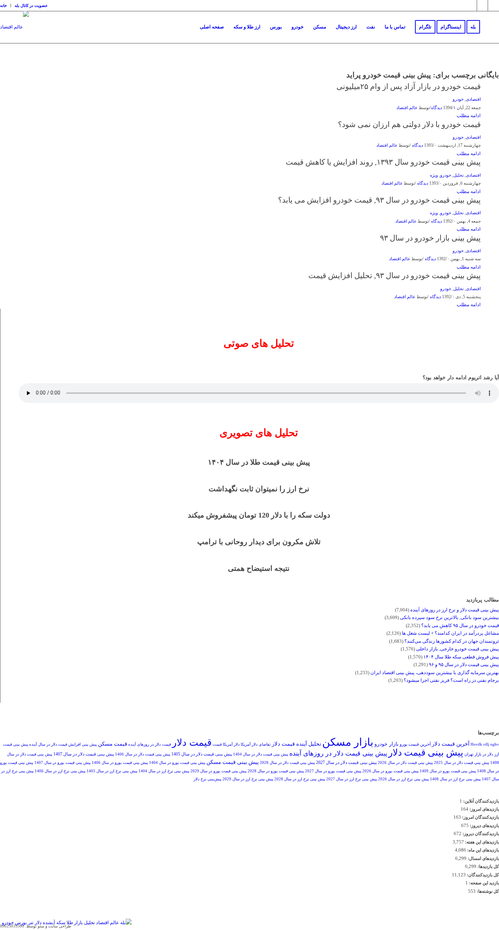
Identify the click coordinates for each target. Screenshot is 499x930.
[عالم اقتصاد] (14, 32)
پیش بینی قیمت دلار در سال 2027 (346, 762)
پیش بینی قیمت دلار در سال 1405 (201, 754)
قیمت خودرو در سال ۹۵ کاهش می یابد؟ (460, 625)
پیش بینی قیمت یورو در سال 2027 (333, 771)
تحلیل (458, 175)
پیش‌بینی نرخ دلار (207, 779)
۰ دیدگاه (424, 145)
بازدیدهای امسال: (482, 858)
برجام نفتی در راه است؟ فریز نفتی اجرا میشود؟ (451, 680)
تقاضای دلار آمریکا (256, 744)
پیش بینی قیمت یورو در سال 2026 (390, 771)
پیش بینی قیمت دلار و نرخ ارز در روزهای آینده (454, 609)
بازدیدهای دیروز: (484, 825)
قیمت (217, 744)
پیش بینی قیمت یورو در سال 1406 (120, 763)
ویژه (434, 175)
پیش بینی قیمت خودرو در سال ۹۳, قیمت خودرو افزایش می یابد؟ (379, 200)
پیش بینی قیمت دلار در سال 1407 (83, 754)
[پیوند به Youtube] (493, 5)
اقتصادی (473, 99)
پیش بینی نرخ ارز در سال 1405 (112, 771)
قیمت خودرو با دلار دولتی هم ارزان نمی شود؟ (409, 124)
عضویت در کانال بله (31, 5)
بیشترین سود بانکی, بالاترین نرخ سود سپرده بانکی (449, 617)
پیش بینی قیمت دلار (425, 752)
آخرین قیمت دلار (450, 744)
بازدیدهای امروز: (483, 809)
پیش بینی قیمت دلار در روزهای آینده (338, 753)
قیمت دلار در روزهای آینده (149, 744)
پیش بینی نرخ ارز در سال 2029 (247, 779)
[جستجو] (492, 27)
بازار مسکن (347, 742)
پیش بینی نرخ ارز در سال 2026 (403, 779)
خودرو (458, 99)
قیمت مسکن (112, 744)
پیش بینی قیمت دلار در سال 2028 (287, 763)
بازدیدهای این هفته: (481, 842)
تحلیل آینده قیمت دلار (296, 744)
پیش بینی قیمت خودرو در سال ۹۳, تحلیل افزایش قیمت (394, 275)
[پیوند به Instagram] (471, 5)
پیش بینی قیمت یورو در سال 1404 (177, 763)
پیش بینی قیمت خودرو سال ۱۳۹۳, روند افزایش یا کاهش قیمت (383, 162)
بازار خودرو (386, 744)
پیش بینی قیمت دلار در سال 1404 (260, 754)
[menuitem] (5, 5)
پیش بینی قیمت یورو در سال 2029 (218, 771)
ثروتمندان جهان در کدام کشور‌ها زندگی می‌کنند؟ (451, 641)
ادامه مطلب (469, 115)
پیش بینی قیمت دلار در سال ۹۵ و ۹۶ (464, 664)
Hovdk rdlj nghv (485, 744)
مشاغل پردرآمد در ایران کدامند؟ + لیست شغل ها (450, 633)
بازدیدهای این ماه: (482, 850)
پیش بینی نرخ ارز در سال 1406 (60, 771)
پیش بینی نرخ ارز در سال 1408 (455, 779)
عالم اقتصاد (407, 107)
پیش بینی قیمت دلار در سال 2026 (405, 763)
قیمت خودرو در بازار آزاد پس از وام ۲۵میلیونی (408, 86)
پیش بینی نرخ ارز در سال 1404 (163, 771)
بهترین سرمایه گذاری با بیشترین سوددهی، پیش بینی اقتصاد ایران (434, 672)
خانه (3, 5)
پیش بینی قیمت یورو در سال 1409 (448, 771)
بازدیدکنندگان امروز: (480, 817)
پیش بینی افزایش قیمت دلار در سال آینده (63, 744)
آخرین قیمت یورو (415, 744)
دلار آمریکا (231, 744)
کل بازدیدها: (487, 866)
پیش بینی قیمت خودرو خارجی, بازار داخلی (457, 649)
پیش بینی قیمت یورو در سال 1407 (62, 763)
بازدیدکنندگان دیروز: (480, 833)
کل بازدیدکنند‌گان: (482, 874)
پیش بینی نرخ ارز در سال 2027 (351, 779)
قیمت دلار (192, 742)
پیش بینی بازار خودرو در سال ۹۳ (430, 238)
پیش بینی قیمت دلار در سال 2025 (461, 763)
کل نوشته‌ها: (487, 891)
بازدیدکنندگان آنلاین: (480, 801)
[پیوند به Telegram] (482, 5)
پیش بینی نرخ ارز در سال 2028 (299, 779)
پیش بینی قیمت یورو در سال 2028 (276, 771)
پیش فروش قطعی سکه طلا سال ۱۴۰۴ (461, 657)
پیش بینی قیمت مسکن (232, 762)
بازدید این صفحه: (483, 882)
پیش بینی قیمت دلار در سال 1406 (142, 754)
